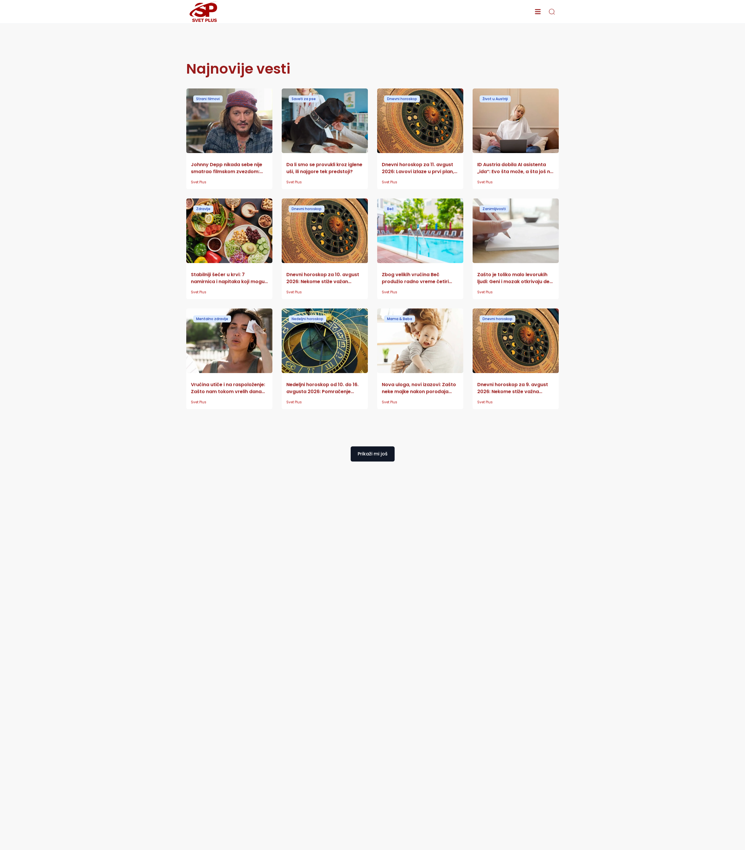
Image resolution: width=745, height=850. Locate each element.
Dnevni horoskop (402, 98)
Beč (390, 208)
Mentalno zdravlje (212, 318)
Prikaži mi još (373, 453)
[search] (552, 12)
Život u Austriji (495, 98)
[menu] (538, 12)
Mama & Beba (399, 318)
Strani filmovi (208, 98)
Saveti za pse (304, 98)
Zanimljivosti (494, 208)
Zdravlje (203, 208)
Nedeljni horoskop (307, 318)
